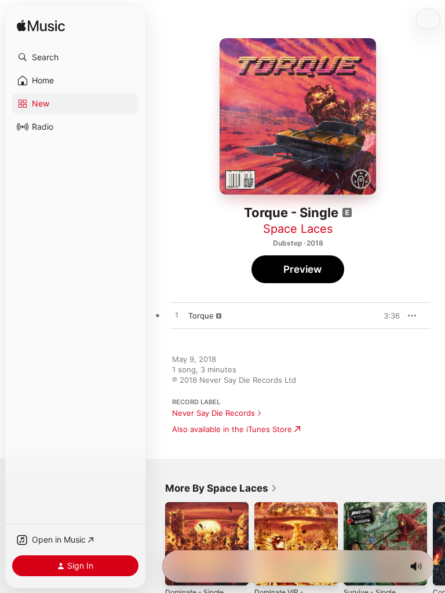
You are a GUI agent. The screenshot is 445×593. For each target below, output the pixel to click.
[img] (41, 26)
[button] (75, 57)
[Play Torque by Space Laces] (176, 315)
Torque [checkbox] (201, 315)
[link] (221, 488)
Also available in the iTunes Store (232, 429)
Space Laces (298, 229)
